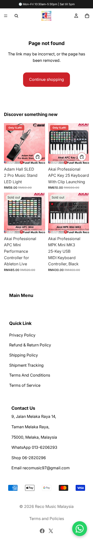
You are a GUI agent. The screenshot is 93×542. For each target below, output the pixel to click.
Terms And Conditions (29, 375)
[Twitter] (51, 531)
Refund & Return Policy (30, 344)
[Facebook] (42, 531)
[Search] (16, 15)
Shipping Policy (23, 355)
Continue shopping (46, 79)
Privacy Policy (22, 335)
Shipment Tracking (26, 364)
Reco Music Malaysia (54, 506)
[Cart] (87, 15)
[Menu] (5, 16)
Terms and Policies (46, 518)
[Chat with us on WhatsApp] (79, 528)
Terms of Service (24, 385)
